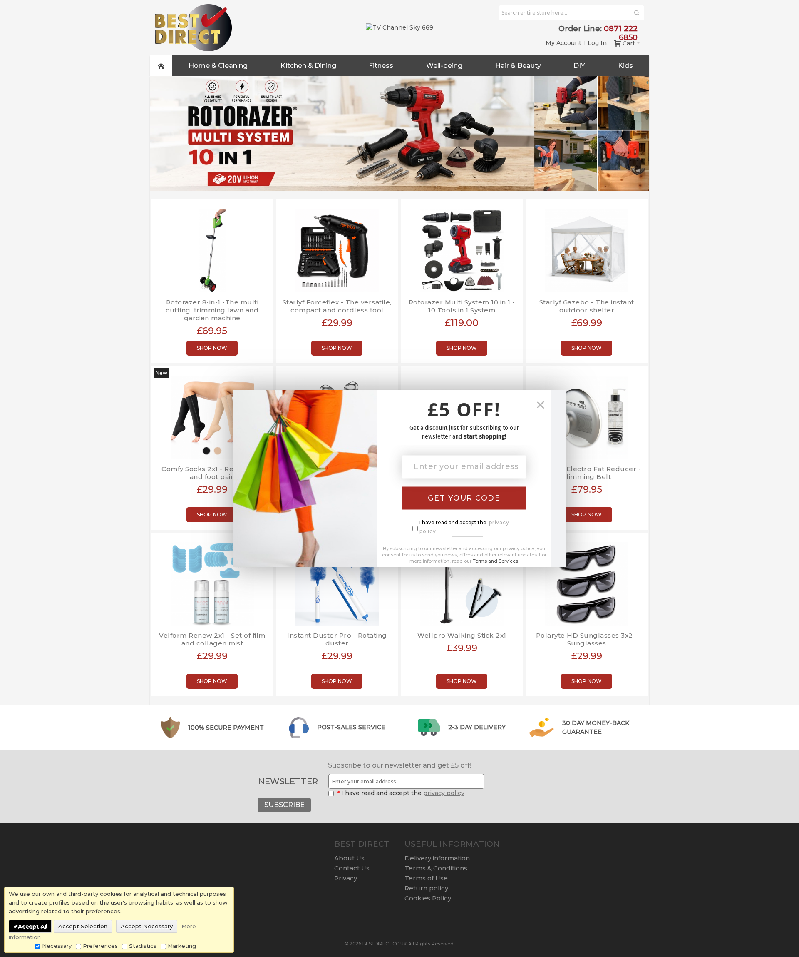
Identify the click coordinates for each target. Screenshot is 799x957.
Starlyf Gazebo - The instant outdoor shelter (586, 306)
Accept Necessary (147, 926)
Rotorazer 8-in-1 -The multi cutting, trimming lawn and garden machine (212, 310)
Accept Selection (82, 926)
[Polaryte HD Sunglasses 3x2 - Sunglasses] (586, 581)
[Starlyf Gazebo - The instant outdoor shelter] (586, 247)
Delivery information (437, 858)
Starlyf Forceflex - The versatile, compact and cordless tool (337, 306)
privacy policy (443, 793)
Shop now (212, 348)
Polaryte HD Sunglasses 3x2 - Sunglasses (587, 639)
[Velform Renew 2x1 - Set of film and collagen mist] (212, 581)
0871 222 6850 (621, 33)
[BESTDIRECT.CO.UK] (193, 27)
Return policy (426, 888)
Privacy (345, 878)
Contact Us (352, 868)
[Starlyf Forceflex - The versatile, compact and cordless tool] (337, 247)
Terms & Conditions (435, 868)
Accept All (32, 926)
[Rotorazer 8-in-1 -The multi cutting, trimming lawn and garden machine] (212, 247)
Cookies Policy (427, 898)
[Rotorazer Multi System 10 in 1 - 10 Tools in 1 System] (461, 247)
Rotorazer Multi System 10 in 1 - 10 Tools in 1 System (462, 306)
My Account (563, 43)
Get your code (464, 497)
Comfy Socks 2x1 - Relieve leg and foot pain (212, 473)
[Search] (637, 13)
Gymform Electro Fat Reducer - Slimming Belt (587, 473)
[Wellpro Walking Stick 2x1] (461, 581)
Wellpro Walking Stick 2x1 (461, 635)
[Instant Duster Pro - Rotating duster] (337, 581)
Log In (597, 43)
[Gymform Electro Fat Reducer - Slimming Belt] (586, 414)
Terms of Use (426, 878)
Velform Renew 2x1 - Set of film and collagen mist (212, 639)
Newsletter (288, 781)
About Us (349, 858)
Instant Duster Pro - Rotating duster (337, 639)
